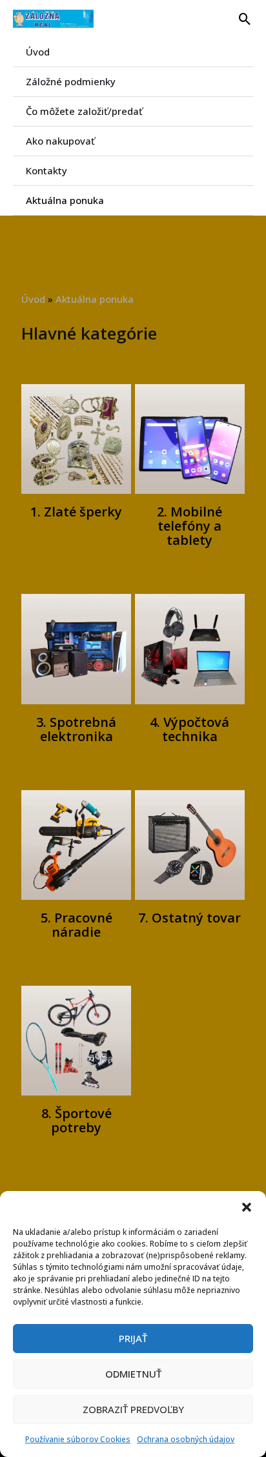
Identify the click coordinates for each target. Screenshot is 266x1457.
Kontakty (46, 170)
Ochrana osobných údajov (185, 1439)
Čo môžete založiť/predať (84, 111)
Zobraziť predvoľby (133, 1409)
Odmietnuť (133, 1373)
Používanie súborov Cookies (77, 1439)
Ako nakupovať (60, 140)
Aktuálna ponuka (65, 200)
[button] (246, 1207)
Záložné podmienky (71, 81)
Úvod (38, 51)
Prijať (133, 1338)
